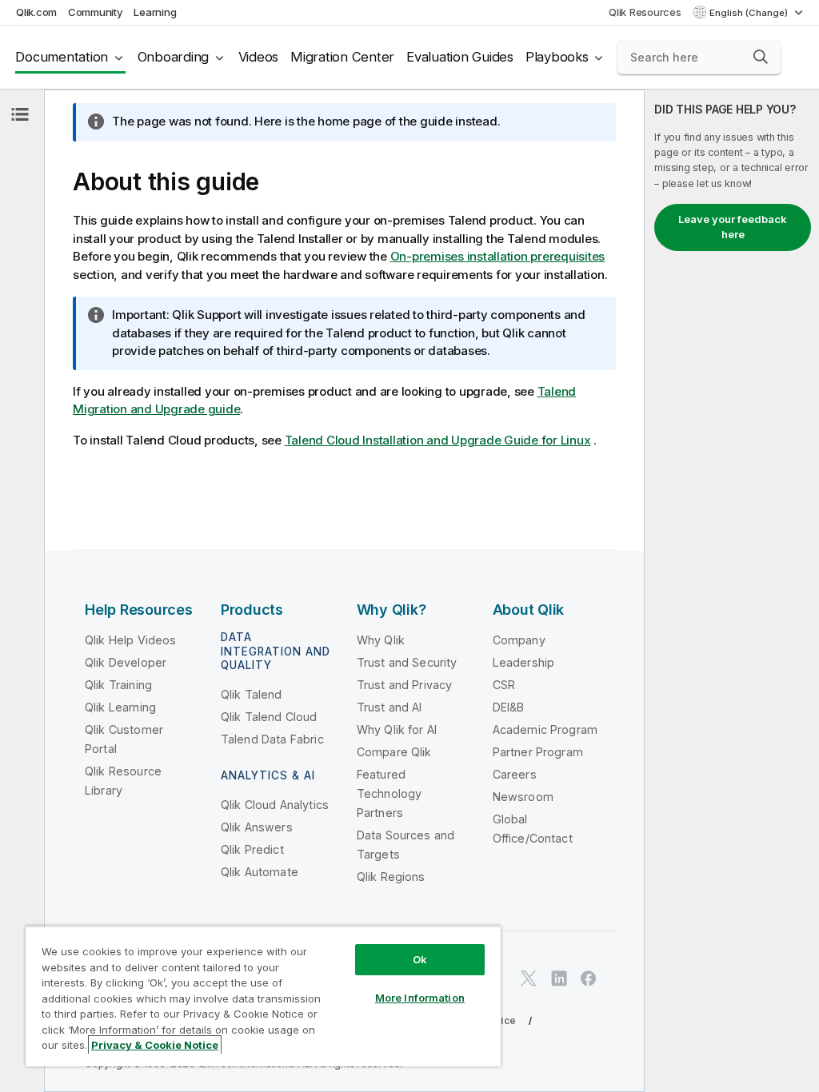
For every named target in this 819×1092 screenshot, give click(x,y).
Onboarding (174, 57)
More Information (420, 997)
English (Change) (749, 12)
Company (519, 640)
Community (95, 12)
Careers (515, 774)
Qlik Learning (120, 707)
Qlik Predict (252, 849)
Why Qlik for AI (397, 729)
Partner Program (538, 752)
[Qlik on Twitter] (529, 978)
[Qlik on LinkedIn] (559, 978)
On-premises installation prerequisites (497, 256)
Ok (420, 959)
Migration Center (342, 57)
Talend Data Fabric (272, 739)
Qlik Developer (125, 662)
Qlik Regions (391, 876)
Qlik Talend (251, 694)
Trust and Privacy (405, 684)
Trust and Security (407, 662)
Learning (155, 12)
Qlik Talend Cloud (269, 716)
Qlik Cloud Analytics (275, 804)
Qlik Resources (645, 12)
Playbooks (557, 57)
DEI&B (509, 707)
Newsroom (523, 796)
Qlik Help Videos (131, 640)
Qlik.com (36, 12)
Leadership (524, 662)
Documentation (61, 57)
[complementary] (732, 591)
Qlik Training (118, 684)
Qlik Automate (259, 872)
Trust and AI (389, 707)
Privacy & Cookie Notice (154, 1044)
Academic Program (545, 729)
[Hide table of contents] (20, 114)
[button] (761, 57)
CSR (504, 684)
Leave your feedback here (732, 227)
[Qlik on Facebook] (589, 978)
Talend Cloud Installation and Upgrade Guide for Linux (438, 440)
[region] (263, 996)
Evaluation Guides (459, 57)
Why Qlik (381, 640)
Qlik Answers (257, 827)
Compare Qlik (394, 752)
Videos (258, 57)
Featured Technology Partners (389, 793)
